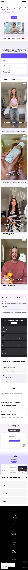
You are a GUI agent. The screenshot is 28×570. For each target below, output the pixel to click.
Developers (13, 534)
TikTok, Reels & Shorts (4, 485)
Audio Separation (13, 517)
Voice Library (13, 518)
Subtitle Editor (14, 522)
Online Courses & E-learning (5, 493)
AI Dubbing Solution (14, 559)
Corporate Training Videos (5, 494)
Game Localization (4, 501)
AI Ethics (14, 551)
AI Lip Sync (14, 512)
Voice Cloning (14, 515)
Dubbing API (13, 542)
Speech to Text (13, 520)
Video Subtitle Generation (14, 521)
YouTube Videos (14, 532)
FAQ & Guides (13, 550)
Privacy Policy (9, 566)
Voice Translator (14, 516)
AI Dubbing (14, 510)
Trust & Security (14, 552)
